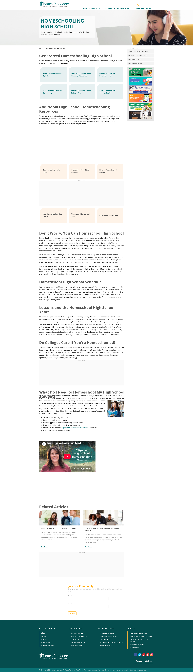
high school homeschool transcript (74, 428)
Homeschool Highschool (137, 645)
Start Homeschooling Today (139, 633)
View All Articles (135, 648)
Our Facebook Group (48, 646)
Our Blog (44, 639)
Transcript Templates (107, 633)
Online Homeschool (135, 63)
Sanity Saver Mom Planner (108, 636)
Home (41, 48)
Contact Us (44, 636)
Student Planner (105, 639)
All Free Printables (106, 646)
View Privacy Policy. (81, 670)
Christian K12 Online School (137, 55)
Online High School (134, 59)
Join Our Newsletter (77, 633)
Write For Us (75, 639)
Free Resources (143, 8)
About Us (44, 633)
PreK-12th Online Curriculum (138, 51)
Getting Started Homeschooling (116, 8)
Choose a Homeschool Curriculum (141, 636)
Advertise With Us (76, 646)
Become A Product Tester (79, 636)
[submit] (138, 4)
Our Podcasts (45, 642)
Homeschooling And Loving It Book (111, 642)
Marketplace (90, 8)
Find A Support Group (78, 642)
